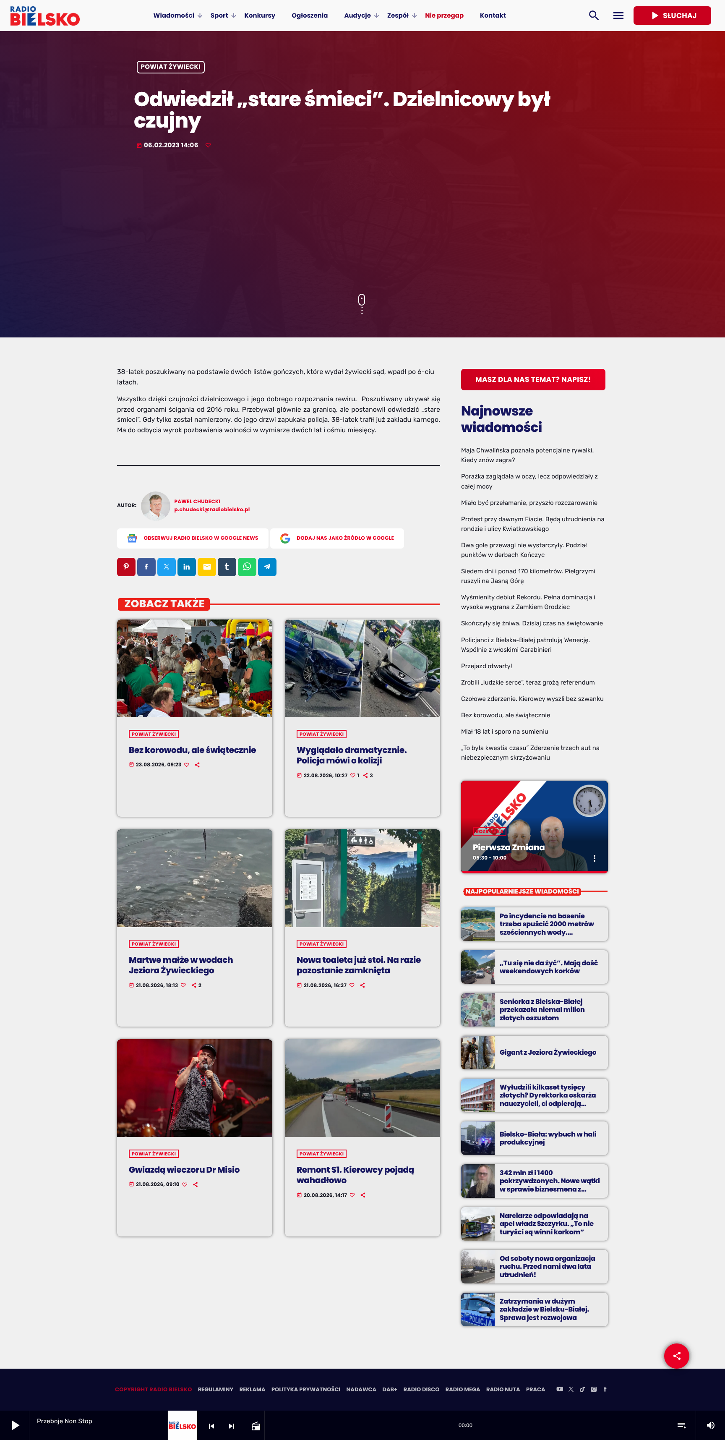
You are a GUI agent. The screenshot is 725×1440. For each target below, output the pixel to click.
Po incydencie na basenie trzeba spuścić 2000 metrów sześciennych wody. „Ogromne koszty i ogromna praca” (547, 932)
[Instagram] (593, 1390)
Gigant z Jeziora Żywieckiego (548, 1052)
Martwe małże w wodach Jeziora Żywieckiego (181, 965)
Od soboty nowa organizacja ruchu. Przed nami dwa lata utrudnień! (547, 1266)
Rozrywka (489, 831)
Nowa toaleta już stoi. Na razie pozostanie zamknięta (359, 965)
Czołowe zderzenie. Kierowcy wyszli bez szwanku (532, 699)
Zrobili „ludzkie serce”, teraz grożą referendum (528, 682)
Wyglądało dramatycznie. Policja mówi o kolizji (352, 755)
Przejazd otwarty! (486, 666)
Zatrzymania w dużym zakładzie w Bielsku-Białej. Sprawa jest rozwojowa (544, 1309)
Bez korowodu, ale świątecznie (192, 750)
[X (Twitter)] (571, 1390)
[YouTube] (559, 1390)
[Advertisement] (362, 222)
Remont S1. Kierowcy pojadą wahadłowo (355, 1175)
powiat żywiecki (171, 67)
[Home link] (45, 15)
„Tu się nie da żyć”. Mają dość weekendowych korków (549, 967)
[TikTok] (582, 1390)
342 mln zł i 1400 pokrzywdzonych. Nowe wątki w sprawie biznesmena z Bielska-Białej (550, 1185)
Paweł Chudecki (198, 501)
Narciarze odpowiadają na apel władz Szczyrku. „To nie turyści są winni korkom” (547, 1223)
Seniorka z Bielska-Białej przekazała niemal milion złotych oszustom (542, 1009)
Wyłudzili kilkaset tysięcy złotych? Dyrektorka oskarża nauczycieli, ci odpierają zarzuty (548, 1099)
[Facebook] (605, 1390)
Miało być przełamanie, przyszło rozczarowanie (529, 503)
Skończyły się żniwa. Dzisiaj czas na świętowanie (532, 623)
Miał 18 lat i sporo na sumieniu (504, 731)
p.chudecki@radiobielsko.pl (212, 509)
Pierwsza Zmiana (509, 847)
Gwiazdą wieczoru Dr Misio (184, 1170)
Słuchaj (672, 15)
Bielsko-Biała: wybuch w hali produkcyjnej (548, 1138)
